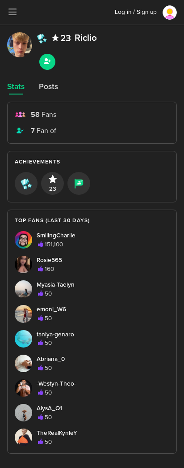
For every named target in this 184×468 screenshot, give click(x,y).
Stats (16, 86)
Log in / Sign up (136, 12)
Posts (48, 86)
